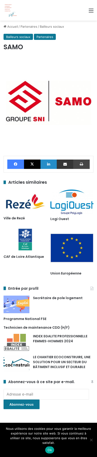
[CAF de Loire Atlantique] (25, 239)
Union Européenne (65, 273)
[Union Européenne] (71, 248)
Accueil (12, 26)
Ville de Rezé (14, 218)
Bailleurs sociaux (52, 26)
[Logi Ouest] (71, 202)
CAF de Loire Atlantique (24, 256)
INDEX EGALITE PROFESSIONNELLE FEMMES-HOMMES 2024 (60, 338)
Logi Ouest (59, 219)
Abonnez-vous (21, 404)
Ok (50, 450)
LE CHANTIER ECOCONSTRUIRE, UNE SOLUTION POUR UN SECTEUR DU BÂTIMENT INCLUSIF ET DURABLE (61, 362)
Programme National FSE (25, 318)
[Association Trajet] (11, 10)
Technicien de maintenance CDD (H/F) (37, 327)
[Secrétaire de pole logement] (16, 304)
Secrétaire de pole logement (58, 298)
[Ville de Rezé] (25, 202)
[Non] (91, 440)
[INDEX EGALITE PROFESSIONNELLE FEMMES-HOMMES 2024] (16, 342)
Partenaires (28, 26)
